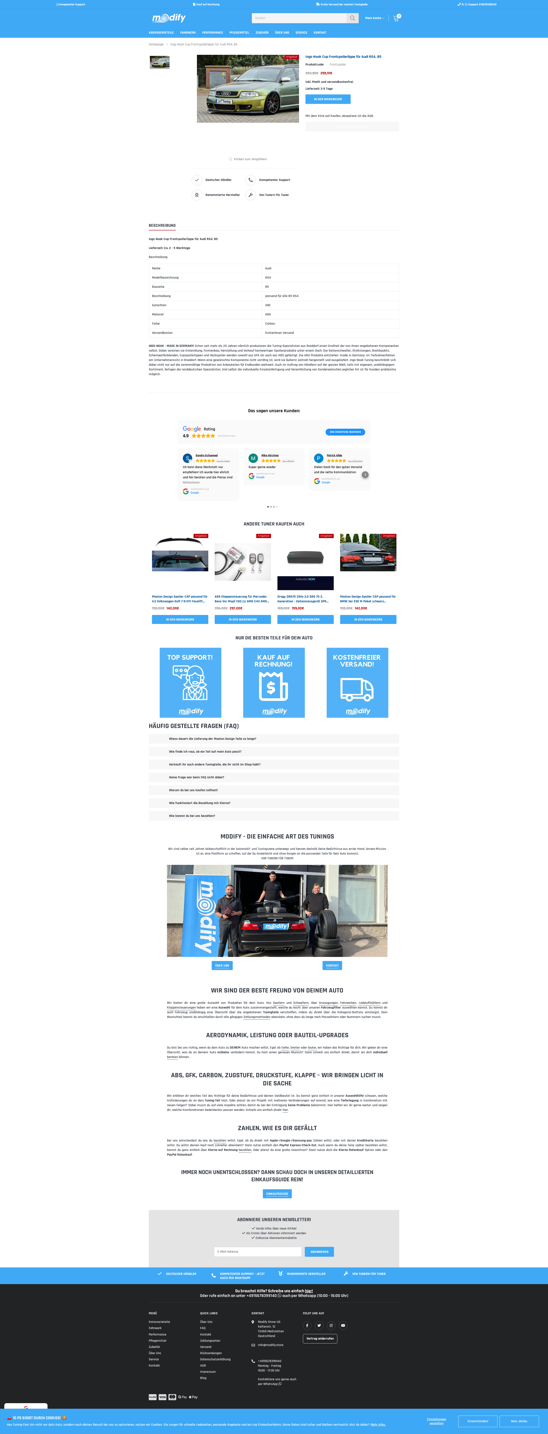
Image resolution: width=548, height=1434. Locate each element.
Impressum (208, 1372)
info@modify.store (270, 1345)
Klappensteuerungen (181, 1007)
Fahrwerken (348, 1003)
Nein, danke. (519, 1421)
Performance (212, 32)
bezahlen (220, 1140)
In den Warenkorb (180, 619)
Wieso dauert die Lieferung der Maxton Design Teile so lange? (212, 739)
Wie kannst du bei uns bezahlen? (192, 816)
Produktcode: (314, 64)
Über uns (282, 32)
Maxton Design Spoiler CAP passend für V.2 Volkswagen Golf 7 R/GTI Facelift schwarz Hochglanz (180, 599)
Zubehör (262, 32)
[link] (180, 562)
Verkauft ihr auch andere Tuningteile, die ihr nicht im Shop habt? (215, 764)
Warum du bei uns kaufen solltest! (193, 790)
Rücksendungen (211, 1353)
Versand (205, 1347)
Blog (203, 1378)
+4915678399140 (269, 1361)
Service (301, 32)
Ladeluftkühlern (370, 1003)
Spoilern (278, 1003)
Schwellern (300, 1003)
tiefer (285, 1047)
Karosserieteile (161, 32)
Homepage (156, 44)
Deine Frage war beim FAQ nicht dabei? (196, 777)
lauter (312, 1047)
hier (285, 1110)
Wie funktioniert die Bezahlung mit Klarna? (199, 803)
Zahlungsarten (210, 1340)
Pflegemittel (239, 32)
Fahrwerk (188, 32)
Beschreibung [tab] (162, 225)
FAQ (203, 1328)
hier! (309, 1291)
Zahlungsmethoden (256, 1017)
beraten (172, 1057)
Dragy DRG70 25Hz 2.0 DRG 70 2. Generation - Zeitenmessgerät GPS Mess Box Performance (301, 599)
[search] (353, 18)
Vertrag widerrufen (320, 1338)
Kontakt (320, 32)
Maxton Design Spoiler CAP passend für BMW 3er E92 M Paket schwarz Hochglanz (368, 599)
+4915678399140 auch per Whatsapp (281, 1295)
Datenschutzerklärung (215, 1359)
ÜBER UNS (222, 965)
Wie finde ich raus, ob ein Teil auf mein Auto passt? (205, 751)
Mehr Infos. (378, 1424)
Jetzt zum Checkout (352, 126)
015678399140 (488, 4)
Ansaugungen (328, 1003)
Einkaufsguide (277, 1194)
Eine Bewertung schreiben (345, 432)
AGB (203, 1365)
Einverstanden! (478, 1421)
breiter (295, 1047)
